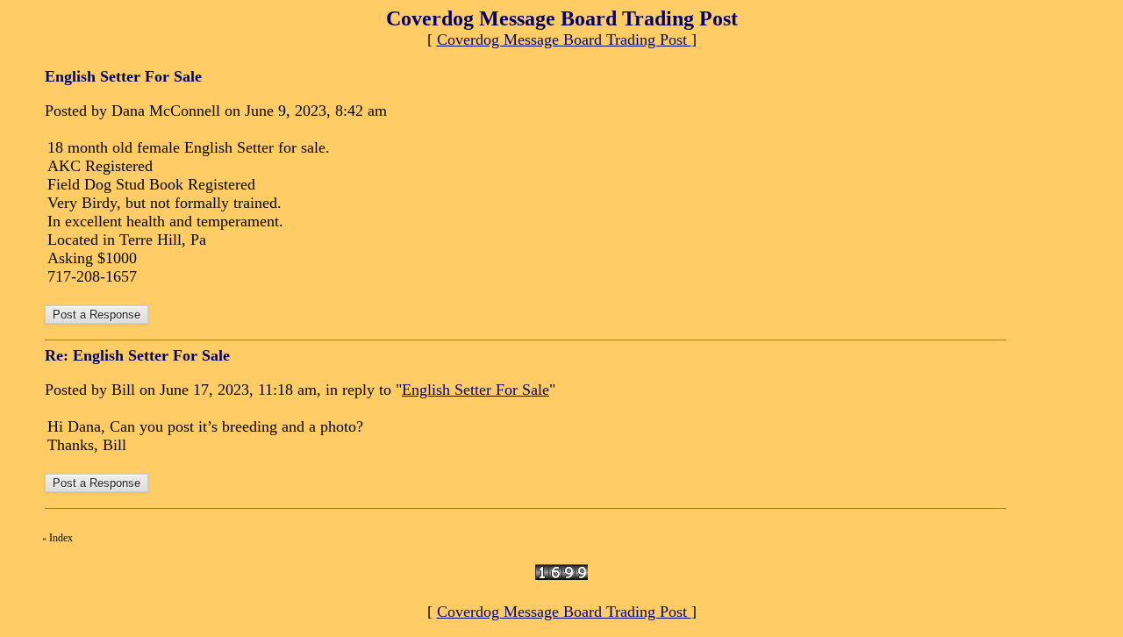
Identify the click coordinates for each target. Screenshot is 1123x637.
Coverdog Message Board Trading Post (564, 39)
